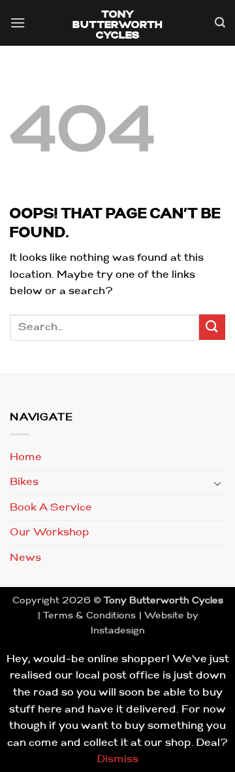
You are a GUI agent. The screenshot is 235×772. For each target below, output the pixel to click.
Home (26, 457)
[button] (17, 24)
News (25, 558)
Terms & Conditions (89, 616)
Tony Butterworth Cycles (117, 25)
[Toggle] (217, 483)
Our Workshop (49, 533)
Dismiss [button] (117, 759)
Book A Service (51, 508)
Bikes (24, 482)
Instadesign (118, 631)
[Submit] (212, 327)
